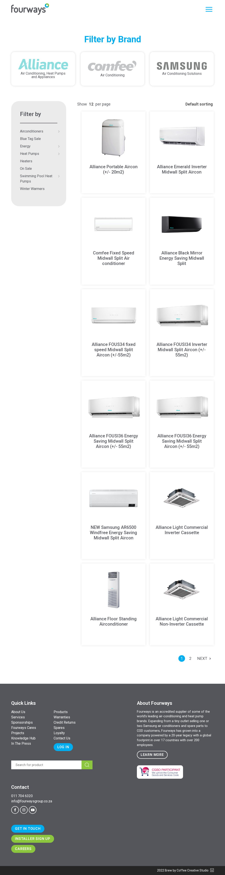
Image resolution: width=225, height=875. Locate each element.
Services (18, 717)
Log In (63, 747)
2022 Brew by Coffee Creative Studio (183, 870)
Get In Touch (28, 829)
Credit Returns (65, 722)
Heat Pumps (29, 154)
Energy (25, 146)
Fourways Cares (23, 728)
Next (202, 658)
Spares (59, 728)
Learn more (152, 755)
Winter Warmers (32, 189)
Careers (23, 849)
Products (61, 712)
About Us (18, 712)
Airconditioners (31, 131)
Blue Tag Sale (30, 139)
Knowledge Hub (23, 738)
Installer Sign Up (32, 839)
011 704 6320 (22, 796)
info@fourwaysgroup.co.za (31, 801)
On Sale (26, 168)
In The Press (21, 743)
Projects (17, 733)
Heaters (26, 161)
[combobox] (91, 104)
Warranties (62, 717)
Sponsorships (22, 722)
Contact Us (62, 738)
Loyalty (59, 733)
